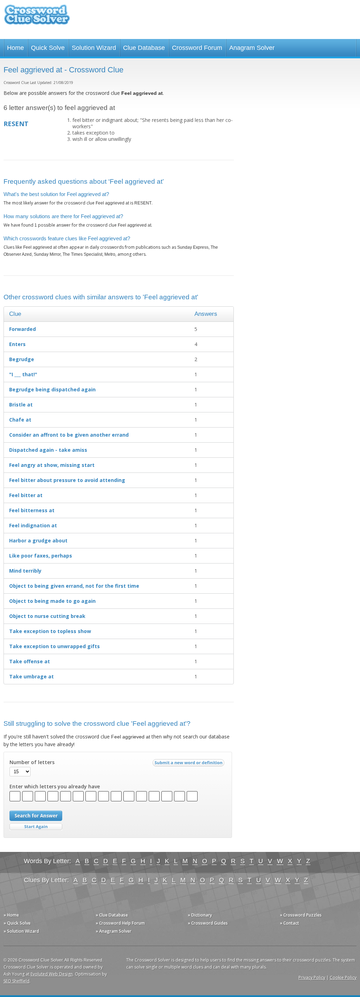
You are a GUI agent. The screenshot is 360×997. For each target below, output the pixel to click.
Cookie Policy (343, 977)
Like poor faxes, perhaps (40, 555)
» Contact (289, 923)
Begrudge (21, 359)
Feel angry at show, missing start (52, 465)
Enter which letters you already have (54, 786)
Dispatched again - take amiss (48, 450)
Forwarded (22, 329)
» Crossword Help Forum (120, 923)
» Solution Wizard (21, 931)
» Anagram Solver (113, 931)
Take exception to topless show (50, 631)
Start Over (35, 826)
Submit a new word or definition (189, 764)
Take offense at (29, 661)
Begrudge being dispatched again (52, 389)
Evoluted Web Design (52, 974)
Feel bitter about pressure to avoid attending (67, 480)
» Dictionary (200, 915)
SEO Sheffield (17, 981)
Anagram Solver (252, 47)
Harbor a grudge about (38, 540)
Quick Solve (48, 47)
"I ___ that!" (23, 374)
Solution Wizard (94, 47)
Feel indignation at (33, 525)
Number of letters (31, 762)
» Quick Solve (17, 923)
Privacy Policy (311, 977)
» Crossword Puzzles (301, 915)
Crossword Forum (197, 47)
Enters (17, 344)
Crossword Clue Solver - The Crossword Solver (37, 18)
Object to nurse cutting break (47, 616)
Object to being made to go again (52, 601)
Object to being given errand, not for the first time (74, 585)
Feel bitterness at (31, 510)
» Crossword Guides (208, 923)
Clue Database (144, 47)
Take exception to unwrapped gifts (54, 646)
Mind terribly (25, 570)
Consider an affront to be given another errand (69, 434)
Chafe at (20, 419)
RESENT (16, 123)
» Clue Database (112, 915)
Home (15, 47)
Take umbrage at (31, 676)
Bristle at (21, 404)
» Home (11, 915)
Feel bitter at (26, 495)
